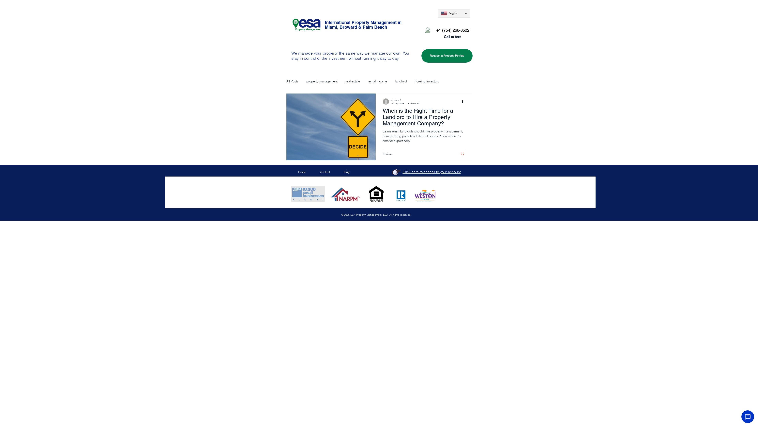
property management (322, 81)
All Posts (292, 81)
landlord (401, 81)
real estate (352, 81)
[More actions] (464, 101)
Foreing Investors (427, 81)
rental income (377, 81)
